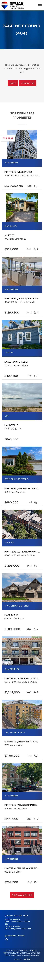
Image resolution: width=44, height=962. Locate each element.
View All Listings (22, 895)
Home (13, 83)
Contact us (27, 83)
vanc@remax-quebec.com (21, 929)
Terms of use (16, 955)
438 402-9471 (14, 926)
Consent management (30, 955)
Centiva (26, 959)
